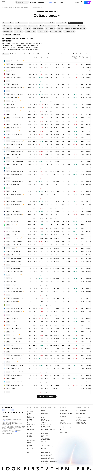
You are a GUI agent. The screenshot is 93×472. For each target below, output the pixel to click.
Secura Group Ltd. (15, 295)
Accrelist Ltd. (13, 331)
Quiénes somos (44, 433)
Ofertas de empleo (45, 439)
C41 (8, 315)
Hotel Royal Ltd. (14, 345)
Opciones (29, 445)
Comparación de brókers (46, 420)
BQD (8, 161)
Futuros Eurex (44, 427)
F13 (8, 241)
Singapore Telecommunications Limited (17, 94)
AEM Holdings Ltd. (15, 187)
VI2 (8, 328)
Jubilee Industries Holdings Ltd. (17, 365)
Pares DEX (29, 420)
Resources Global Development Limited (17, 351)
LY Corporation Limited (16, 254)
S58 (8, 74)
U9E (8, 204)
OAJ (8, 381)
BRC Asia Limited (14, 318)
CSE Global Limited (15, 198)
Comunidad (41, 2)
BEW (8, 321)
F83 (8, 291)
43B (8, 294)
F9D (8, 234)
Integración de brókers (81, 420)
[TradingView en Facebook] (6, 413)
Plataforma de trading (81, 414)
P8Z (8, 84)
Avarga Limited (14, 361)
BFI (8, 221)
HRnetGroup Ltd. (14, 301)
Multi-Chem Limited (15, 335)
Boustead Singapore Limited (17, 234)
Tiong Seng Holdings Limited (17, 221)
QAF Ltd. (13, 104)
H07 (8, 358)
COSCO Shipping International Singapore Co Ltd (17, 291)
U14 (8, 131)
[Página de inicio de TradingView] (3, 2)
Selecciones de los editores (66, 423)
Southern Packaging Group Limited (17, 151)
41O (8, 388)
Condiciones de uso (45, 452)
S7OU (8, 284)
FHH (8, 391)
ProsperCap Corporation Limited (17, 194)
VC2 (8, 70)
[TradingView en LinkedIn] (14, 413)
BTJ (8, 371)
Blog (42, 436)
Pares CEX (29, 419)
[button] (37, 2)
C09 (8, 117)
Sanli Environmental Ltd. (16, 288)
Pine (28, 422)
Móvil (28, 452)
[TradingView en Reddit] (22, 413)
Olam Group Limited (15, 70)
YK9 (8, 281)
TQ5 (8, 111)
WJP (8, 278)
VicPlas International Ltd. (16, 261)
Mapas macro (30, 446)
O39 (8, 80)
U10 (8, 201)
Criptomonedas (30, 417)
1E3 (8, 288)
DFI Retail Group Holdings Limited (17, 67)
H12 (8, 345)
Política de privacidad (46, 455)
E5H (8, 64)
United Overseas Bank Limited (17, 87)
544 (8, 197)
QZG (8, 331)
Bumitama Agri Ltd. (15, 84)
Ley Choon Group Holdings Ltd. (17, 264)
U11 (8, 87)
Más (61, 2)
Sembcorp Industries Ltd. (16, 144)
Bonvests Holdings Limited (16, 174)
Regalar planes (44, 413)
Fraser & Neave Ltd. (15, 121)
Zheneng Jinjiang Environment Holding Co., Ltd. (17, 181)
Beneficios (29, 435)
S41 (8, 348)
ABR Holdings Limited (15, 211)
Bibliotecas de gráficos (81, 410)
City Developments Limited (17, 117)
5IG (8, 191)
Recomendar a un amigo (65, 411)
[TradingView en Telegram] (17, 413)
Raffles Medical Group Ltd (16, 167)
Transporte (88, 74)
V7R (8, 351)
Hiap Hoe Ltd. (14, 378)
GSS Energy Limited (15, 184)
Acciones (29, 413)
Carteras (29, 442)
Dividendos (29, 436)
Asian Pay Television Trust (16, 284)
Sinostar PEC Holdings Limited (17, 375)
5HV (8, 338)
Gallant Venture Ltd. (15, 191)
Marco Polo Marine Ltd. (16, 274)
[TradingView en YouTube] (9, 413)
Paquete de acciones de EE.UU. (48, 429)
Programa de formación (81, 423)
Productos (33, 2)
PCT (8, 164)
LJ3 (8, 248)
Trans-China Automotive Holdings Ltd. (17, 328)
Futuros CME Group (45, 426)
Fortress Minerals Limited (16, 381)
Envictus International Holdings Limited (17, 161)
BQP (8, 151)
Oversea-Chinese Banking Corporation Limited (17, 80)
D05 (8, 77)
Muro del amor (63, 410)
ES (78, 2)
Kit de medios (44, 441)
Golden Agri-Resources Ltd (17, 64)
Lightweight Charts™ (80, 411)
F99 (8, 121)
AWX (8, 187)
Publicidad (78, 419)
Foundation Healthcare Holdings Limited (17, 391)
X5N (8, 361)
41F (8, 184)
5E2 (8, 97)
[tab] (8, 23)
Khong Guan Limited (15, 341)
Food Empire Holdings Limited (17, 141)
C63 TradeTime (44, 448)
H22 (8, 100)
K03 (8, 341)
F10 (8, 214)
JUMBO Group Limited (16, 325)
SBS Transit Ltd (14, 114)
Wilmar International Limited (17, 60)
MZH (8, 171)
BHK (8, 124)
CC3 (8, 224)
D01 (8, 67)
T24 (8, 298)
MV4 (8, 147)
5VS (8, 258)
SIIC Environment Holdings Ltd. (17, 124)
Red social (62, 408)
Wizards (62, 429)
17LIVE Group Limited (15, 368)
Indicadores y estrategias (66, 427)
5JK (8, 378)
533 (8, 211)
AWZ (8, 335)
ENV (8, 207)
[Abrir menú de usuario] (81, 2)
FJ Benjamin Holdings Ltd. (16, 214)
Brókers (56, 2)
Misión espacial (44, 435)
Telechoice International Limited (17, 311)
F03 (8, 141)
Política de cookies (45, 457)
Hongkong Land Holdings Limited (17, 177)
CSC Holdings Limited (15, 231)
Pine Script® (30, 448)
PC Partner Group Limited (16, 164)
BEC (8, 318)
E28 (8, 154)
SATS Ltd (13, 74)
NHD (8, 365)
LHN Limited (13, 388)
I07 (8, 244)
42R (8, 325)
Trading (62, 420)
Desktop (29, 454)
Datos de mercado (45, 411)
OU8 (8, 355)
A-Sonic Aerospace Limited (17, 371)
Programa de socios (80, 422)
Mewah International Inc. (16, 147)
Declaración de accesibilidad (47, 458)
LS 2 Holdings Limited (15, 208)
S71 (8, 218)
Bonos (28, 416)
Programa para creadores (66, 413)
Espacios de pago (64, 432)
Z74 (8, 94)
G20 (8, 127)
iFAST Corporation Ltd (15, 157)
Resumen (43, 417)
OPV (28, 438)
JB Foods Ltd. (14, 321)
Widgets (78, 408)
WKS (8, 238)
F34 (8, 60)
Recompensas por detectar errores (49, 461)
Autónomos (62, 430)
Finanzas (88, 77)
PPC (8, 194)
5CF (8, 268)
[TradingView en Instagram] (11, 413)
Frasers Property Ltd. (15, 111)
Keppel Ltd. (13, 137)
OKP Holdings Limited (15, 268)
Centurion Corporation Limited (17, 355)
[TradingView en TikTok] (19, 413)
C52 (8, 90)
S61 (8, 114)
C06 (8, 231)
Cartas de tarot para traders (47, 446)
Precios (43, 410)
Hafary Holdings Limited (16, 258)
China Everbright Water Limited (17, 204)
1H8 (8, 254)
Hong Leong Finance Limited (17, 348)
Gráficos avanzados (80, 413)
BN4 (8, 137)
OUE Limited (13, 248)
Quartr (16, 431)
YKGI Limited (13, 281)
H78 (8, 177)
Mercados (49, 2)
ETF (28, 414)
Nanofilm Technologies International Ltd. (17, 171)
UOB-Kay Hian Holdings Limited (17, 201)
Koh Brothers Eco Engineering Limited (17, 338)
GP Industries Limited (15, 127)
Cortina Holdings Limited (16, 315)
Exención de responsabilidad (47, 454)
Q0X (8, 264)
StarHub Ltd (13, 224)
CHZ (8, 301)
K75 (8, 271)
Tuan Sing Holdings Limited (17, 298)
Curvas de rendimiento (32, 443)
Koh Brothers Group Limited (17, 271)
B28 (8, 174)
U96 (8, 144)
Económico (29, 433)
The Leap (43, 422)
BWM (8, 181)
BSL (8, 167)
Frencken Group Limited (16, 154)
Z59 (8, 134)
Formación (62, 422)
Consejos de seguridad (46, 460)
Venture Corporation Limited (17, 107)
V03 (8, 107)
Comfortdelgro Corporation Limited (17, 91)
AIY (8, 157)
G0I (8, 251)
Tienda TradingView (45, 445)
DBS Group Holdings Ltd (16, 77)
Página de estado (45, 463)
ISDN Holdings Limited (16, 244)
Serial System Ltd (14, 305)
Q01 (8, 104)
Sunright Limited (14, 218)
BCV (8, 385)
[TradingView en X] (3, 413)
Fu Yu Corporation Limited (16, 241)
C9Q (8, 375)
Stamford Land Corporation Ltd (17, 358)
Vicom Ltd (13, 278)
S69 (8, 304)
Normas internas (64, 414)
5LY (8, 274)
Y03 (8, 228)
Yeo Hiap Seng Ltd (15, 228)
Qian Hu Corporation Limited (17, 385)
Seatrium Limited (14, 97)
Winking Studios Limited (16, 238)
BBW (8, 308)
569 (8, 261)
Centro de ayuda (45, 438)
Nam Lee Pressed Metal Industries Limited (17, 251)
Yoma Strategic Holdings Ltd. (17, 134)
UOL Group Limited (15, 131)
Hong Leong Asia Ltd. (15, 101)
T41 (8, 311)
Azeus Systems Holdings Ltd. (17, 308)
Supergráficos (30, 408)
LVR (8, 368)
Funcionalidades (45, 408)
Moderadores (63, 416)
